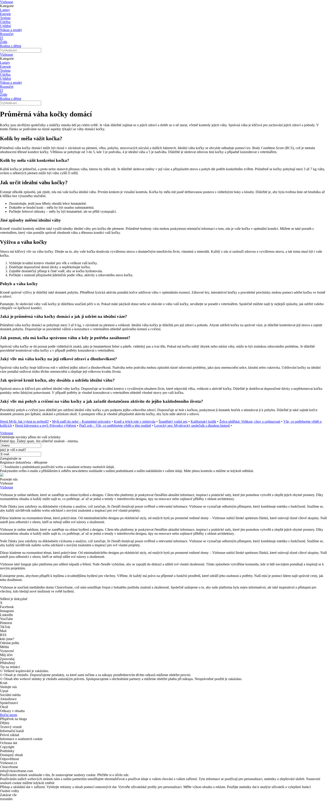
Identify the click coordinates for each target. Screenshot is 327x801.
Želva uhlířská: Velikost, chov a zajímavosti (249, 421)
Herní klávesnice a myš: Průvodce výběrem (45, 425)
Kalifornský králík (203, 421)
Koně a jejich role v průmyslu (134, 421)
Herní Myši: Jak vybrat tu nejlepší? (24, 421)
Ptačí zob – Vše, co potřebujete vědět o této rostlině (115, 425)
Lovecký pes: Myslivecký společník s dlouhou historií (192, 425)
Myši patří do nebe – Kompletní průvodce (81, 421)
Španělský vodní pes (173, 421)
